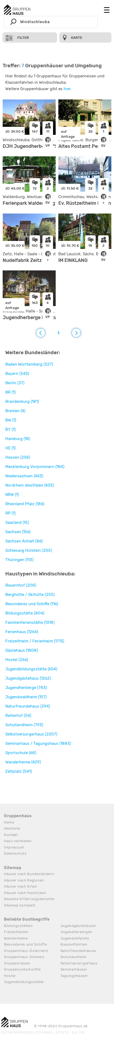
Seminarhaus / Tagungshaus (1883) (38, 743)
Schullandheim (73, 957)
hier (67, 88)
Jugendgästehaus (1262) (28, 678)
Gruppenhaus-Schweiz (24, 957)
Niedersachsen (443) (24, 476)
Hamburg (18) (17, 438)
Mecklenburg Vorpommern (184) (34, 466)
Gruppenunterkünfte (22, 969)
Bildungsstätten (18, 926)
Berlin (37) (14, 383)
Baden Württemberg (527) (29, 364)
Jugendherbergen (76, 932)
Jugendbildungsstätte (24, 982)
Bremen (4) (15, 410)
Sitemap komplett (20, 905)
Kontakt (11, 835)
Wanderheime (16, 938)
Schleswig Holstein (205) (28, 550)
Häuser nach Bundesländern (29, 874)
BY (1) (10, 429)
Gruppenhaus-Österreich (26, 951)
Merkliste (12, 828)
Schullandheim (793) (24, 724)
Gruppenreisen (17, 963)
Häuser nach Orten (20, 886)
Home (9, 822)
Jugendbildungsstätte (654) (31, 669)
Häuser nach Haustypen (25, 893)
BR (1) (10, 392)
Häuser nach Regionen (24, 880)
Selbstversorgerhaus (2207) (31, 734)
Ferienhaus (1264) (21, 631)
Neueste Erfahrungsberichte (29, 899)
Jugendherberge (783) (26, 687)
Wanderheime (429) (23, 762)
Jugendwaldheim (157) (26, 697)
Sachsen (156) (17, 531)
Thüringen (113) (19, 559)
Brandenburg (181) (22, 401)
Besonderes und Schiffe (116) (31, 603)
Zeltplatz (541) (18, 771)
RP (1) (10, 513)
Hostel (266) (16, 659)
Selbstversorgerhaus (79, 963)
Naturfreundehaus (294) (27, 706)
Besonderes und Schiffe (25, 944)
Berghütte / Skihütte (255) (30, 594)
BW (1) (10, 420)
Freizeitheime (16, 932)
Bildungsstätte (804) (24, 613)
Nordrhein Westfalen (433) (29, 485)
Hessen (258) (17, 457)
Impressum (14, 847)
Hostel (9, 976)
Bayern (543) (17, 373)
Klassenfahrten (73, 944)
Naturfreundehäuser (78, 951)
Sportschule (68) (20, 752)
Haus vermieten (18, 841)
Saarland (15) (17, 522)
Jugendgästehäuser (78, 926)
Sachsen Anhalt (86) (24, 541)
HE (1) (10, 448)
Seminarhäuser (73, 969)
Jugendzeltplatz (75, 938)
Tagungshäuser (74, 976)
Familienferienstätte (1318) (30, 622)
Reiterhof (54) (18, 715)
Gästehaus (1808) (21, 650)
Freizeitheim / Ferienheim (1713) (34, 641)
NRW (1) (12, 494)
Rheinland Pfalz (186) (24, 503)
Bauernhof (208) (20, 585)
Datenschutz (15, 853)
